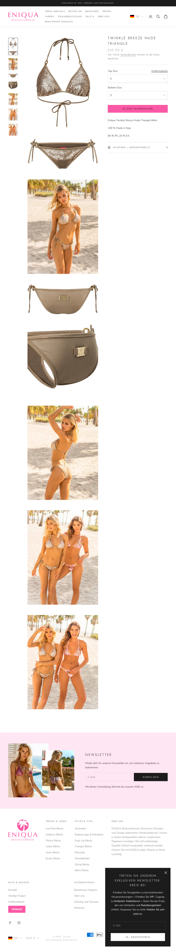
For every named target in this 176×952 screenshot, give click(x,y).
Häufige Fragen (17, 895)
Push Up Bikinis (83, 840)
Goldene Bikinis (54, 834)
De (138, 16)
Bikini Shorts (82, 870)
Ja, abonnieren (137, 937)
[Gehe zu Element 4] (13, 85)
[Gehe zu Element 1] (13, 46)
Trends (106, 11)
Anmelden (151, 777)
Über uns (103, 16)
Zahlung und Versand (86, 901)
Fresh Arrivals (55, 11)
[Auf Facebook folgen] (10, 922)
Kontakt (12, 890)
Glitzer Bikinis (53, 840)
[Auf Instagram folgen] (19, 922)
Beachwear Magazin (59, 21)
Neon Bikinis (52, 852)
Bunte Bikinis (53, 858)
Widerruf (17, 909)
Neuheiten (80, 828)
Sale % (90, 16)
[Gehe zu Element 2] (13, 64)
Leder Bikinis (53, 846)
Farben (49, 16)
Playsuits (80, 852)
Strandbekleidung (70, 16)
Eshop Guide (70, 939)
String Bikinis (82, 864)
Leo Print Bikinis (54, 828)
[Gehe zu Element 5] (13, 99)
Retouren (79, 908)
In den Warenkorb (137, 108)
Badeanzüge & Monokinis (89, 834)
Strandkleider (82, 858)
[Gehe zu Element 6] (13, 114)
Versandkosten (128, 54)
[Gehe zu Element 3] (13, 75)
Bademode (92, 11)
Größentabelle (159, 71)
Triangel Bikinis (83, 846)
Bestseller (75, 11)
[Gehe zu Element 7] (13, 130)
